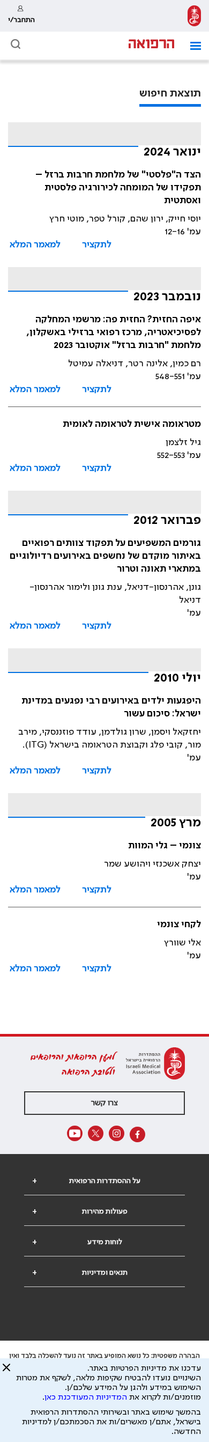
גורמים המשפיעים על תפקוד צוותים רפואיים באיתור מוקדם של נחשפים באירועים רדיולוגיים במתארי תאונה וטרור (105, 556)
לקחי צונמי (179, 924)
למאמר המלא (35, 244)
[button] (191, 45)
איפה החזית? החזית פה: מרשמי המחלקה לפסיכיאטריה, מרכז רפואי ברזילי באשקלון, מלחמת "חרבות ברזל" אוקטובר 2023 (113, 332)
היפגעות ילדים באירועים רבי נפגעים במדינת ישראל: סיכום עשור (111, 707)
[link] (194, 15)
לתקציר (96, 244)
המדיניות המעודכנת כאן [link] (85, 1397)
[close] (6, 1371)
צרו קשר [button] (104, 1103)
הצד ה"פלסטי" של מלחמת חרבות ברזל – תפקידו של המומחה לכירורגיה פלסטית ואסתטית (118, 187)
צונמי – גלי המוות (164, 846)
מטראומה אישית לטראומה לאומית (132, 424)
